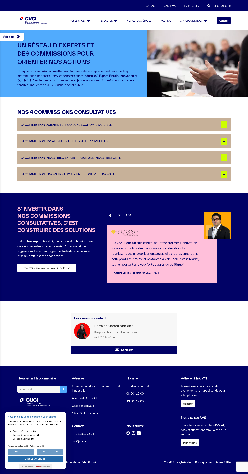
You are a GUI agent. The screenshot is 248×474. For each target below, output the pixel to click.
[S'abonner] (63, 389)
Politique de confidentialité (213, 462)
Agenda (166, 20)
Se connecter (222, 6)
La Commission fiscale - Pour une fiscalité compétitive (65, 141)
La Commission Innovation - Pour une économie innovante (69, 174)
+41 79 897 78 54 (104, 337)
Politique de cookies (37, 446)
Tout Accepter (20, 452)
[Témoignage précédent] (110, 215)
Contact (150, 6)
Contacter (127, 349)
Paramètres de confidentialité (76, 462)
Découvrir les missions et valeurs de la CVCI (47, 267)
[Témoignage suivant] (119, 215)
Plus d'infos (190, 442)
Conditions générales (178, 462)
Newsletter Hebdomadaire (36, 378)
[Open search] (208, 6)
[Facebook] (128, 433)
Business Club (192, 6)
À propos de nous (191, 20)
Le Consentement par (35, 466)
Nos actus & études (139, 20)
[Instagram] (133, 433)
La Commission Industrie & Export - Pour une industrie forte (71, 157)
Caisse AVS (170, 6)
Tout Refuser (50, 452)
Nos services (78, 20)
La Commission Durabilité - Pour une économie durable (66, 124)
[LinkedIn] (139, 433)
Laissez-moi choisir (35, 459)
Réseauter (106, 20)
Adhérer (223, 20)
